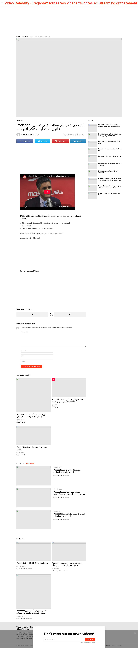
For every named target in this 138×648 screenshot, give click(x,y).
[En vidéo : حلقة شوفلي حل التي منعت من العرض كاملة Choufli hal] (69, 387)
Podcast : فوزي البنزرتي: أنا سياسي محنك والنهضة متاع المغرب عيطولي (31, 415)
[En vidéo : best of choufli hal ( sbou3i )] (92, 173)
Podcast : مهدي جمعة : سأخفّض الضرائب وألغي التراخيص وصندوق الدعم (69, 493)
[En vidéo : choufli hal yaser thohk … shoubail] (92, 166)
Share (18, 40)
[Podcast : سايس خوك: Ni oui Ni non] (92, 158)
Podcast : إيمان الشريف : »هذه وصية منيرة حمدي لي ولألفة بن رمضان (67, 564)
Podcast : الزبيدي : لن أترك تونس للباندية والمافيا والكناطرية (67, 471)
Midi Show (30, 463)
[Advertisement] (69, 20)
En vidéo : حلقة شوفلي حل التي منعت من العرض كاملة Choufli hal (67, 400)
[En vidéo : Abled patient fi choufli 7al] (92, 195)
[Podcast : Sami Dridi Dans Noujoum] (33, 551)
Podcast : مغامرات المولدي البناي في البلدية (31, 448)
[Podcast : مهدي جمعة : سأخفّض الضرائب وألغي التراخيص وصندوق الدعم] (33, 497)
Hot (53, 379)
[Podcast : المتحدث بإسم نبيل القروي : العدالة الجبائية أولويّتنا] (33, 519)
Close (135, 633)
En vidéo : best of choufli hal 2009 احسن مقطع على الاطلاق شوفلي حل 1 (109, 179)
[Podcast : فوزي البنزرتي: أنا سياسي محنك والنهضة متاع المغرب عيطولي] (33, 395)
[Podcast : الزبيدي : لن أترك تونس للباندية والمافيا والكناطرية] (33, 475)
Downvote (70, 314)
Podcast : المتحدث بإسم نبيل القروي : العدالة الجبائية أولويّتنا (69, 515)
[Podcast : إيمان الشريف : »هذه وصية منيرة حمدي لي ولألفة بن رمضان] (69, 551)
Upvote (32, 314)
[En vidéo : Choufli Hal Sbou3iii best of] (92, 151)
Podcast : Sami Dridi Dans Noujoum (32, 563)
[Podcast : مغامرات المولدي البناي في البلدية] (33, 435)
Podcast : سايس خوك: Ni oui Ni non (109, 156)
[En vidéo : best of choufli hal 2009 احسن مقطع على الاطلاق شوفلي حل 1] (92, 181)
